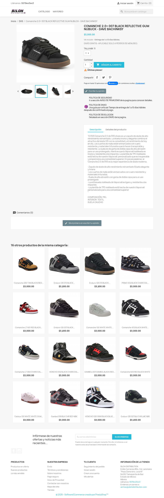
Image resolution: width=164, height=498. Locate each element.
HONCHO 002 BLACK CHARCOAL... (64, 372)
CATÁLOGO (44, 11)
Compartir (97, 77)
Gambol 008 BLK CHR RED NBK (64, 416)
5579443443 (27, 3)
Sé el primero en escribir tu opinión (83, 223)
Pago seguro (53, 476)
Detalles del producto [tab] (116, 129)
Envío (49, 466)
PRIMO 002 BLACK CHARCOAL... (135, 283)
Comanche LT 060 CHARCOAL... (28, 372)
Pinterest (110, 77)
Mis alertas (88, 476)
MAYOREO (58, 11)
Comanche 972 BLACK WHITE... (135, 327)
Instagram (19, 450)
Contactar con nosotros (58, 483)
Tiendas (50, 490)
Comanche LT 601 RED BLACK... (28, 327)
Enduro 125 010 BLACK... (64, 283)
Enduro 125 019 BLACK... (99, 283)
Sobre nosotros (54, 473)
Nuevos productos (19, 470)
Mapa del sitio (53, 486)
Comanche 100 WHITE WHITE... (99, 327)
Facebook (13, 450)
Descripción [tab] (95, 129)
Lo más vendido (17, 473)
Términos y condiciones (57, 470)
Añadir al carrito (108, 64)
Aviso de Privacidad (55, 480)
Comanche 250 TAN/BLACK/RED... (28, 283)
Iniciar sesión (89, 470)
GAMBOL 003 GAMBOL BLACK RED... (100, 372)
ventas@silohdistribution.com (133, 487)
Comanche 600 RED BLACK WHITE (135, 372)
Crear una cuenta (91, 473)
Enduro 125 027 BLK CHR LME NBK (135, 416)
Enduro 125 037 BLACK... (64, 327)
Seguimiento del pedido (94, 466)
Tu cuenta (90, 462)
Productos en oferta (20, 466)
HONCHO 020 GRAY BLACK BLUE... (99, 416)
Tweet (103, 77)
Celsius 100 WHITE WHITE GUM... (28, 416)
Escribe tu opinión (97, 91)
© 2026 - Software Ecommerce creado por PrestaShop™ (82, 494)
